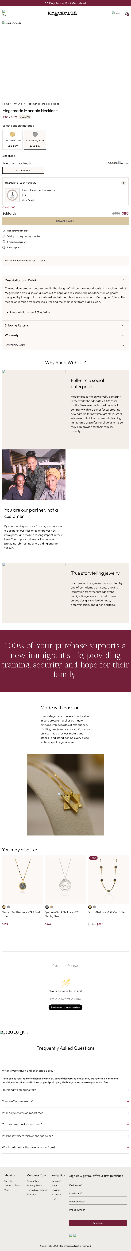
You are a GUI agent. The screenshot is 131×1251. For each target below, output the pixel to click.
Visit (6, 1189)
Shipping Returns (17, 325)
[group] (12, 140)
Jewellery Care (15, 345)
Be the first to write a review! (65, 1007)
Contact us (33, 1180)
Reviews (31, 1194)
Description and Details (21, 280)
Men (53, 1198)
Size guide (8, 155)
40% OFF (18, 103)
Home (5, 103)
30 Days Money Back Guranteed (65, 3)
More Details (28, 200)
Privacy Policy (34, 1185)
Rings (54, 1185)
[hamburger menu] (7, 13)
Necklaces (56, 1180)
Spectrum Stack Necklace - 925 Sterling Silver (62, 914)
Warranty (12, 335)
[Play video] (65, 794)
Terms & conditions (37, 1189)
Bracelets (56, 1194)
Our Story (9, 1180)
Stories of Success (13, 1185)
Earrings (55, 1189)
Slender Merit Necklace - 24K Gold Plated (21, 914)
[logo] (62, 13)
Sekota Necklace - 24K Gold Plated (107, 912)
